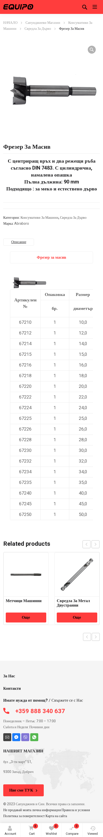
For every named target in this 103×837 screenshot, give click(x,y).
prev (86, 544)
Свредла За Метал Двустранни (73, 603)
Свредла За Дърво (37, 28)
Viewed (93, 834)
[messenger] (16, 737)
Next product (96, 637)
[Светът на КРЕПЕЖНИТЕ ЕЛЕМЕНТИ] (18, 7)
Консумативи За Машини (39, 217)
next (96, 544)
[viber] (25, 737)
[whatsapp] (34, 737)
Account (10, 834)
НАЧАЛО (10, 22)
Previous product (87, 637)
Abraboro (21, 223)
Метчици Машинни (24, 601)
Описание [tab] (18, 242)
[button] (92, 50)
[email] (7, 737)
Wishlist (51, 830)
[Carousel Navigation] (91, 544)
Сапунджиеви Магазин (43, 22)
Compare (72, 830)
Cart (32, 830)
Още (26, 617)
